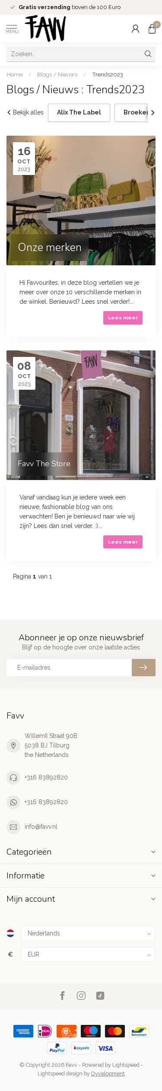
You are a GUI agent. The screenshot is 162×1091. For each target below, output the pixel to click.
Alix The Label (79, 112)
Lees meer (123, 318)
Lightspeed (126, 1065)
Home (14, 74)
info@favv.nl (41, 826)
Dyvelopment (108, 1073)
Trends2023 (107, 74)
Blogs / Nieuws (58, 74)
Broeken (137, 112)
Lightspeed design (60, 1073)
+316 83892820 (46, 777)
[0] (152, 28)
